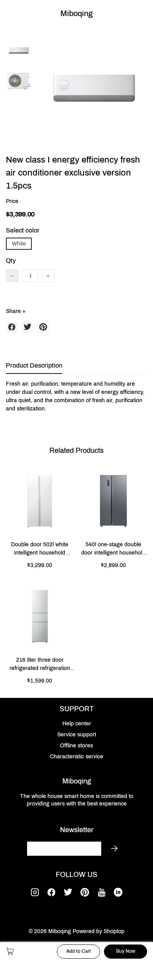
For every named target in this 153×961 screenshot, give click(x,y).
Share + (16, 311)
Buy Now (125, 951)
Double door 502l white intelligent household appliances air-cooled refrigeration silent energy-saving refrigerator (40, 549)
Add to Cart (78, 951)
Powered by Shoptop (98, 931)
